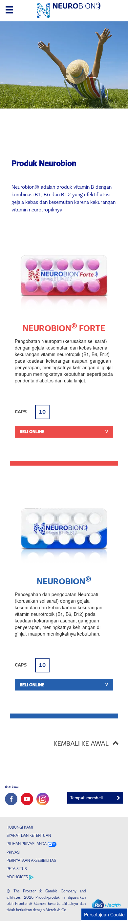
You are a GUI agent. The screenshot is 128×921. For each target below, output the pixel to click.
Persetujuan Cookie (104, 914)
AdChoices (18, 877)
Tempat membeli (86, 798)
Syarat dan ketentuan (29, 835)
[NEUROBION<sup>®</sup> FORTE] (64, 278)
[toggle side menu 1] (9, 10)
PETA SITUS (17, 868)
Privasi (13, 852)
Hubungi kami (20, 827)
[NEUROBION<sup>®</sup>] (64, 531)
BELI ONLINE (32, 431)
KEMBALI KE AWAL (81, 743)
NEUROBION (64, 581)
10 (42, 412)
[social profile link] (11, 799)
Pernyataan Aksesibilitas (31, 860)
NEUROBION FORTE (64, 328)
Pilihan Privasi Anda (27, 843)
